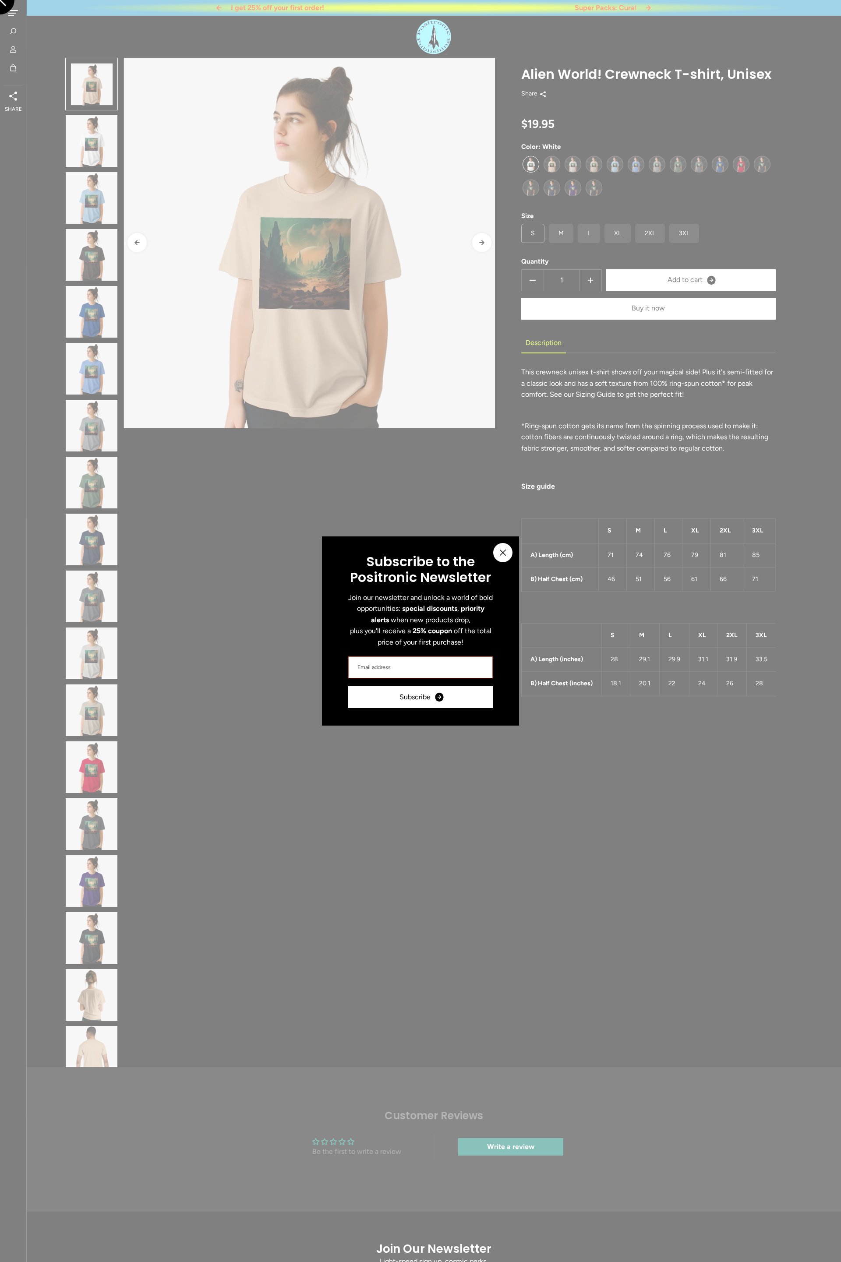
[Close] (502, 552)
